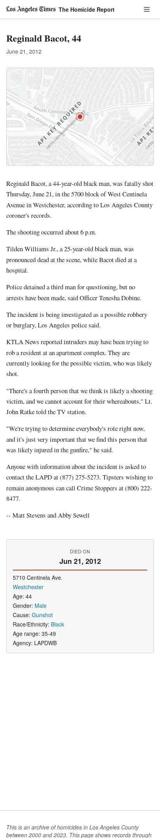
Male (41, 605)
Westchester (28, 587)
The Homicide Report (87, 9)
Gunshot (42, 615)
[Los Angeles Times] (31, 9)
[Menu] (147, 9)
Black (57, 624)
